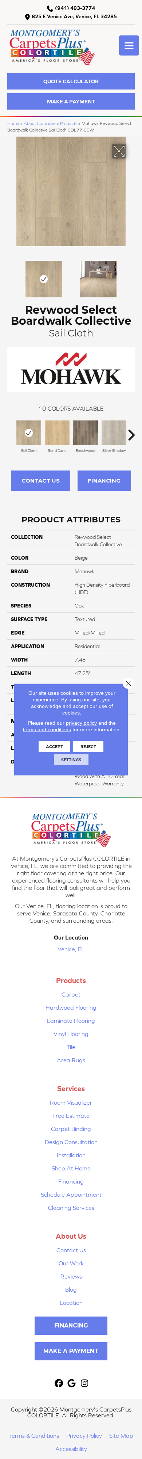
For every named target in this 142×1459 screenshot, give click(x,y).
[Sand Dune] (57, 433)
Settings (71, 759)
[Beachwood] (85, 433)
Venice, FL (71, 949)
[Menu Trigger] (129, 45)
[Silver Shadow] (114, 433)
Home (13, 123)
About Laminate (40, 123)
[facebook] (59, 1383)
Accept (54, 746)
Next (131, 275)
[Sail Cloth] (29, 433)
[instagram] (84, 1383)
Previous (11, 275)
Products (68, 123)
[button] (71, 81)
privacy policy (81, 723)
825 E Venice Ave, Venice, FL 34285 (74, 16)
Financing (104, 480)
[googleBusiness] (72, 1383)
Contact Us (40, 480)
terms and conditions (47, 729)
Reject (88, 746)
